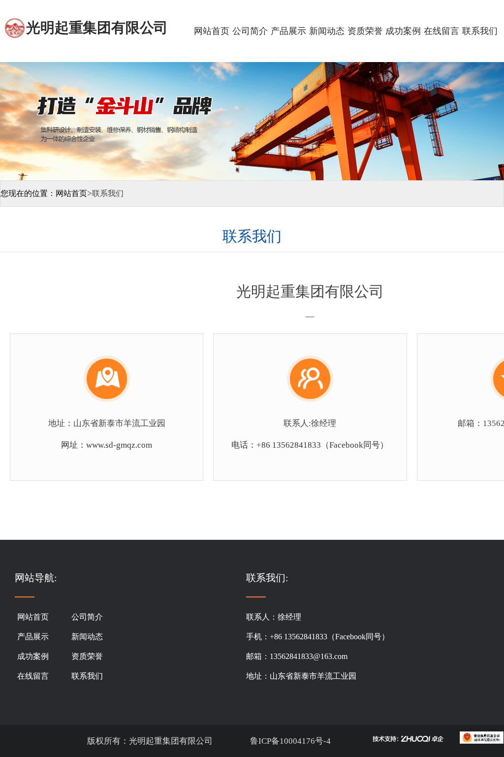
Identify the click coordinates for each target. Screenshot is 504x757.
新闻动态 (327, 31)
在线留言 (441, 31)
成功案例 (403, 31)
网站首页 (211, 31)
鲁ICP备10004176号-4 (289, 741)
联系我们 (480, 31)
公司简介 (250, 31)
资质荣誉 (365, 31)
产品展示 (288, 31)
